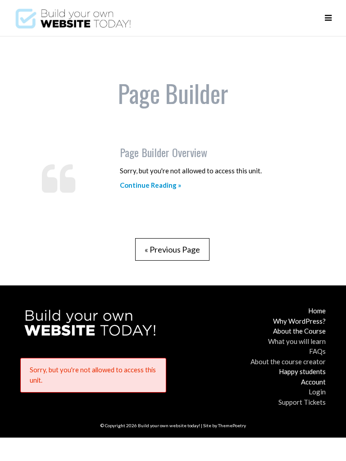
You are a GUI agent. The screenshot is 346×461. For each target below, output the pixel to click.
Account (313, 382)
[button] (328, 18)
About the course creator (288, 361)
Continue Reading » (150, 185)
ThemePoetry (232, 425)
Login (317, 392)
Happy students (302, 371)
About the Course (299, 331)
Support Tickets (302, 402)
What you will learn (297, 341)
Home (317, 311)
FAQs (317, 351)
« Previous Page (172, 249)
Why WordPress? (299, 321)
